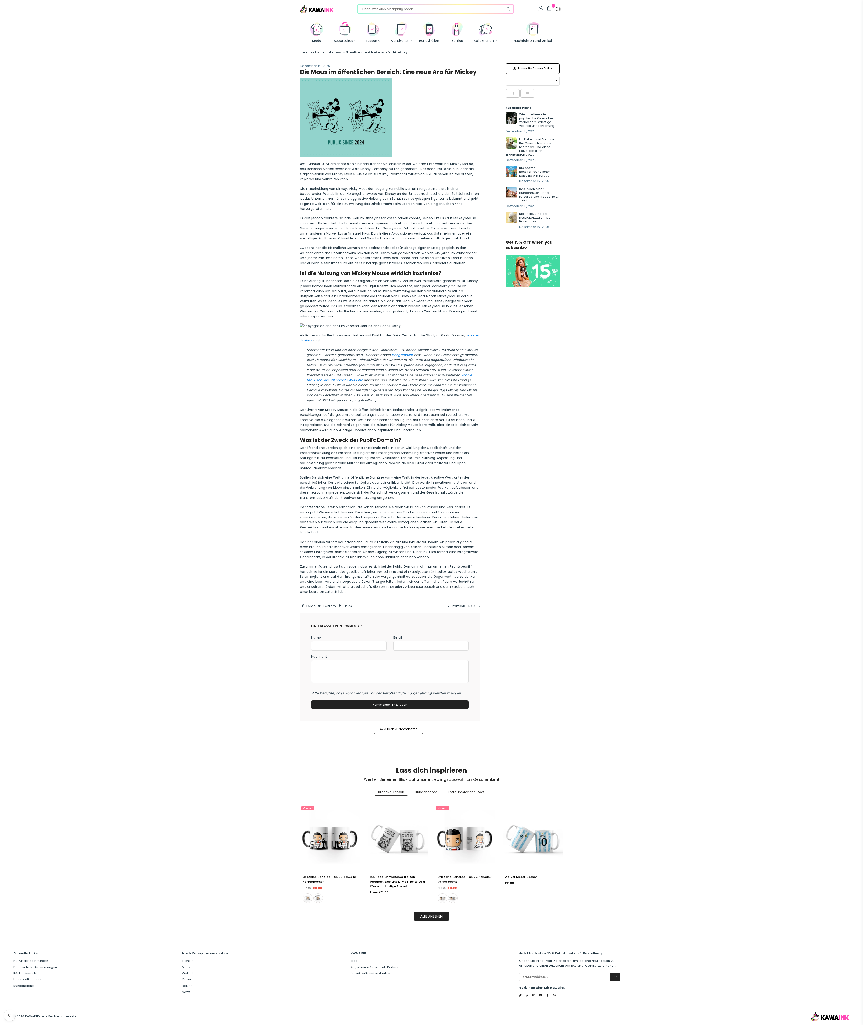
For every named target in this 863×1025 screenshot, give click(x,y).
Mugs (186, 967)
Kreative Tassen (391, 792)
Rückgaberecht (25, 973)
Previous (458, 606)
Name (316, 637)
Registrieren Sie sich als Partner (374, 967)
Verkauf (308, 808)
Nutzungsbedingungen (30, 961)
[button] (558, 9)
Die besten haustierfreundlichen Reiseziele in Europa (535, 171)
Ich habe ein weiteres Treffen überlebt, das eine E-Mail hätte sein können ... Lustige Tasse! (397, 881)
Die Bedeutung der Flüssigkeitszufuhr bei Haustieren (535, 217)
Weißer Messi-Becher (521, 877)
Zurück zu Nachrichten (400, 729)
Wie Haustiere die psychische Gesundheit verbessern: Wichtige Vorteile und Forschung (537, 120)
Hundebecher (426, 792)
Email (397, 637)
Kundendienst (23, 986)
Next (472, 606)
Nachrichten (317, 52)
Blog (354, 961)
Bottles (187, 986)
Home (303, 52)
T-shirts (187, 961)
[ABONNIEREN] (615, 977)
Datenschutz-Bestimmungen (35, 967)
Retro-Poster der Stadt (466, 792)
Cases (187, 979)
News (186, 992)
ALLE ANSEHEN (431, 916)
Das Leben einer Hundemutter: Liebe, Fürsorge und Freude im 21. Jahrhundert (539, 194)
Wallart (187, 973)
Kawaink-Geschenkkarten (370, 973)
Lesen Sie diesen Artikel (535, 68)
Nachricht (319, 656)
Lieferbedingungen (27, 979)
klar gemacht (402, 355)
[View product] (330, 838)
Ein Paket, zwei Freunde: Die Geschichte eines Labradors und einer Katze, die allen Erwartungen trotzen (530, 147)
